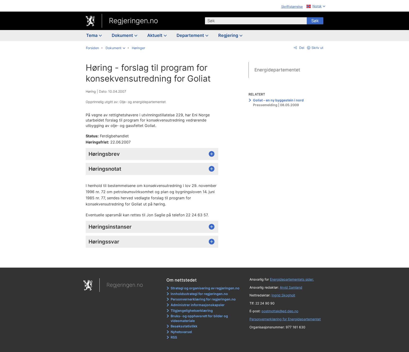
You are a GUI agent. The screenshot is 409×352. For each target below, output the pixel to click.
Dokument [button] (123, 35)
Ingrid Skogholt (283, 295)
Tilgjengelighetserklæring (192, 311)
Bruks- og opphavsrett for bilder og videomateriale (199, 318)
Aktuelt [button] (155, 35)
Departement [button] (191, 35)
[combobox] (256, 20)
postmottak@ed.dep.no (280, 311)
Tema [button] (92, 35)
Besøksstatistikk (184, 326)
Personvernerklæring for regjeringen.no (203, 299)
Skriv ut (317, 48)
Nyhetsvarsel (181, 332)
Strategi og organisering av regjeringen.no (205, 288)
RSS (174, 337)
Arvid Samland (291, 287)
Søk (315, 20)
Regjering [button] (228, 35)
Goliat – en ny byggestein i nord (278, 100)
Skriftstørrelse (292, 6)
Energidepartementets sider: (292, 279)
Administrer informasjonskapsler (198, 305)
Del (301, 48)
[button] (115, 48)
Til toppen (154, 260)
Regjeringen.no (133, 20)
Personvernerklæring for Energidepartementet (285, 319)
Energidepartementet (277, 70)
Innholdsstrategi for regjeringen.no (199, 294)
